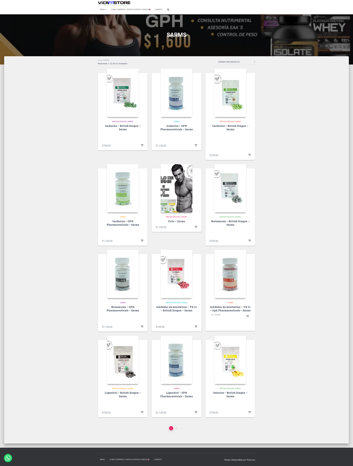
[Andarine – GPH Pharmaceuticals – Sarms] (176, 93)
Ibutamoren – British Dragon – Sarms (230, 223)
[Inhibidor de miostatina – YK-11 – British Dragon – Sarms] (176, 274)
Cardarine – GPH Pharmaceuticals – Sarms (123, 223)
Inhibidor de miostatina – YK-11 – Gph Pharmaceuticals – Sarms (230, 308)
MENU (102, 9)
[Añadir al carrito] (142, 145)
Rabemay (251, 460)
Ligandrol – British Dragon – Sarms (123, 394)
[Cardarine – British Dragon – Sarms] (230, 93)
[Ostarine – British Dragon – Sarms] (230, 360)
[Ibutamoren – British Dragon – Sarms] (230, 188)
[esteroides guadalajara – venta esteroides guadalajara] (114, 3)
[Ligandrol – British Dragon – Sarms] (123, 360)
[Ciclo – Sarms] (176, 188)
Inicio (100, 60)
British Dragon (119, 122)
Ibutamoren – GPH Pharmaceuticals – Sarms (123, 308)
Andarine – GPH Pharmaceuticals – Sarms (176, 127)
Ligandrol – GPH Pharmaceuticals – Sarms (176, 394)
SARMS (130, 122)
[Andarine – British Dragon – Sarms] (123, 93)
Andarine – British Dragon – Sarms (123, 127)
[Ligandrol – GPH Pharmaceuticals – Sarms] (176, 360)
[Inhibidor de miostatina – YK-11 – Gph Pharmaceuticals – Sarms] (230, 274)
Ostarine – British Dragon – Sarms (230, 394)
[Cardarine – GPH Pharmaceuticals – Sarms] (123, 188)
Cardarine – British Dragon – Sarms (230, 127)
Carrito (158, 9)
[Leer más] (249, 412)
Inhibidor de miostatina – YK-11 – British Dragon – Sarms (176, 308)
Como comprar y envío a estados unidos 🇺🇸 (131, 9)
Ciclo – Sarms (176, 221)
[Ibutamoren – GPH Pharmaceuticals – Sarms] (123, 274)
